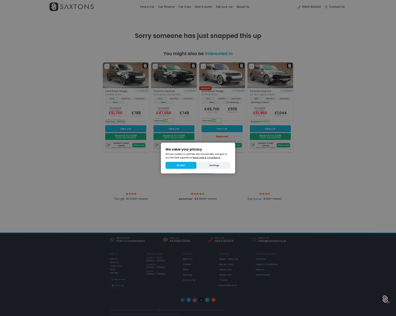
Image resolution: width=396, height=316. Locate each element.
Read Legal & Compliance (206, 157)
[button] (214, 165)
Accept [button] (181, 165)
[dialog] (198, 158)
